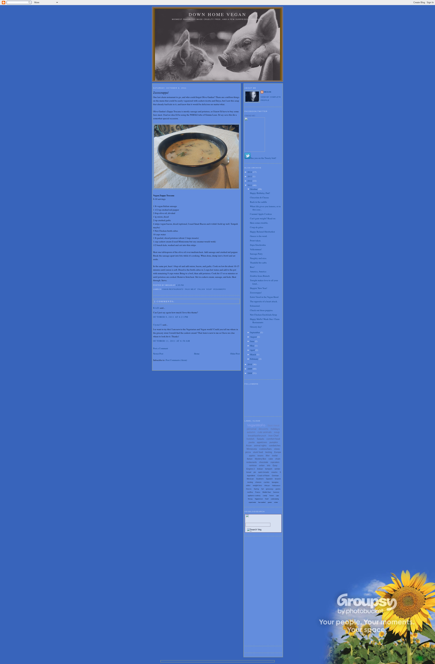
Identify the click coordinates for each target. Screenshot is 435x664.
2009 (249, 368)
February (254, 358)
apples (252, 455)
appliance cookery (254, 495)
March (253, 354)
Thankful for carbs (258, 262)
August (253, 336)
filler (268, 455)
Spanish (269, 479)
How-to (248, 489)
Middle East (267, 492)
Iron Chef (273, 435)
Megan (267, 92)
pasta (252, 442)
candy (265, 495)
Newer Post (158, 353)
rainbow (253, 465)
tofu (268, 465)
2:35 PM (180, 285)
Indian (260, 469)
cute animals (265, 432)
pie (255, 472)
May (252, 345)
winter (277, 469)
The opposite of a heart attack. (264, 301)
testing (268, 452)
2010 (249, 364)
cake (270, 459)
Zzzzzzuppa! (161, 92)
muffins (250, 492)
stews (277, 449)
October (253, 189)
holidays (275, 428)
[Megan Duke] (255, 150)
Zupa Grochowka (258, 244)
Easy (275, 465)
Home (196, 353)
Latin (277, 495)
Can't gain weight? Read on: (263, 218)
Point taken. (255, 240)
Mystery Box (260, 459)
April (252, 350)
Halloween (276, 485)
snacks (274, 472)
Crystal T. (157, 324)
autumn (251, 432)
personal (251, 428)
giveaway (269, 489)
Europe (277, 452)
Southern (260, 479)
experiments (252, 502)
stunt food (258, 452)
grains (278, 489)
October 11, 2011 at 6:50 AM (171, 340)
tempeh (268, 469)
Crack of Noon (263, 476)
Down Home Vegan (218, 14)
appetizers (262, 442)
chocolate (263, 462)
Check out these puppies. (261, 310)
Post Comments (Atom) (176, 360)
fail (262, 489)
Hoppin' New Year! (258, 288)
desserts (263, 428)
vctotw (276, 502)
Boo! (252, 267)
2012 (249, 180)
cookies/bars (265, 449)
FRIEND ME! (250, 116)
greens (270, 502)
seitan (262, 465)
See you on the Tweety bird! (263, 158)
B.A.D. (156, 307)
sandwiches (275, 445)
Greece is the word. (258, 236)
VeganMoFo (219, 289)
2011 (249, 185)
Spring (256, 489)
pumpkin (273, 442)
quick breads (263, 472)
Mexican (250, 479)
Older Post (235, 353)
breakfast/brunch (257, 435)
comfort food (273, 438)
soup (209, 289)
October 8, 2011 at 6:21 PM (170, 316)
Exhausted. (255, 305)
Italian (201, 289)
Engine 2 (250, 469)
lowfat (274, 455)
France (257, 492)
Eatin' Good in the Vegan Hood (264, 296)
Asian (249, 445)
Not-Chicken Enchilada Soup (263, 314)
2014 (249, 171)
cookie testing (275, 499)
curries (266, 482)
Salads (260, 438)
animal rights (260, 445)
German (275, 476)
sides (248, 485)
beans (260, 455)
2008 (249, 373)
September (255, 332)
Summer (276, 492)
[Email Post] (184, 285)
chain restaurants (173, 289)
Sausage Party (256, 253)
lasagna (275, 482)
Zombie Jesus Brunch (260, 275)
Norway (250, 499)
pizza (248, 452)
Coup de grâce (256, 227)
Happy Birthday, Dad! (260, 193)
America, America (258, 271)
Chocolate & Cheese (259, 197)
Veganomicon (259, 499)
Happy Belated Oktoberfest (262, 231)
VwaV (266, 499)
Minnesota (252, 449)
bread (248, 472)
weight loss (257, 485)
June (252, 341)
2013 (249, 176)
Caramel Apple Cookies (261, 213)
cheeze (258, 482)
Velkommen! (256, 249)
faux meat (190, 289)
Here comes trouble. (259, 222)
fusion (271, 495)
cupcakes (275, 462)
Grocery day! (256, 326)
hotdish (250, 438)
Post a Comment (160, 348)
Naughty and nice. (258, 258)
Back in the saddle (258, 201)
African (267, 485)
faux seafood (261, 502)
